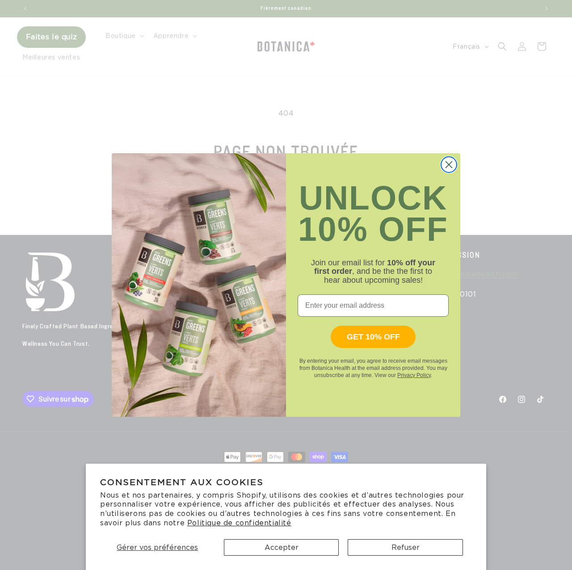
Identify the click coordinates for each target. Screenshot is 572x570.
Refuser (405, 547)
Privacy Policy (414, 375)
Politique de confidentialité (239, 523)
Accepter (282, 547)
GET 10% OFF (373, 336)
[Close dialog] (449, 164)
